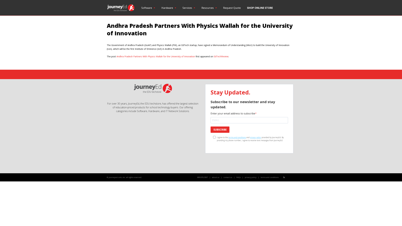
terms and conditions (237, 137)
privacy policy (255, 137)
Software (146, 8)
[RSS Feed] (284, 177)
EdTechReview (221, 56)
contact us (227, 177)
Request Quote (232, 8)
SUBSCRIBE (220, 129)
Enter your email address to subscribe (233, 113)
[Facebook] (287, 177)
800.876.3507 (202, 177)
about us (215, 177)
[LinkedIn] (294, 177)
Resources (207, 8)
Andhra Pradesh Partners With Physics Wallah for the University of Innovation (156, 56)
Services (187, 8)
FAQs (238, 177)
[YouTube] (291, 177)
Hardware (167, 8)
